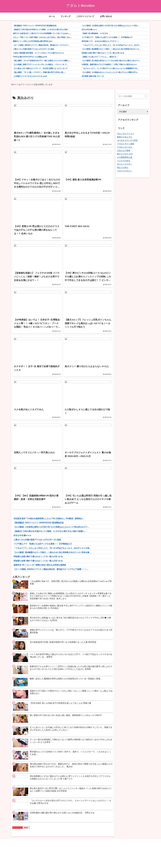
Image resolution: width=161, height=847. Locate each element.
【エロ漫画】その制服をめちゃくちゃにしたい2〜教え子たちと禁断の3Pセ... (110, 72)
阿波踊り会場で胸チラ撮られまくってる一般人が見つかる (103, 53)
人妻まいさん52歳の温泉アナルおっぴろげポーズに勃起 (33, 49)
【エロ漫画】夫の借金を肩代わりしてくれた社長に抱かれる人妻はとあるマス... (111, 60)
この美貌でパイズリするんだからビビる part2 (30, 76)
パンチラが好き (123, 161)
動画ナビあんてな (124, 137)
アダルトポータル (124, 147)
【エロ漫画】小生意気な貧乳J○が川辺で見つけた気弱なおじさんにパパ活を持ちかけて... (51, 527)
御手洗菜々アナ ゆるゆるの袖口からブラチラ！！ (100, 41)
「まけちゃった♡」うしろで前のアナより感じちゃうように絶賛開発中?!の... (110, 68)
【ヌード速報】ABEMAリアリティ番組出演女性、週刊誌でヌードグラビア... (41, 45)
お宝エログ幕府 (123, 150)
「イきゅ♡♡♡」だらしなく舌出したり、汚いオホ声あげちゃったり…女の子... (111, 45)
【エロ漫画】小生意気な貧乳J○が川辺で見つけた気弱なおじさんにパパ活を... (110, 26)
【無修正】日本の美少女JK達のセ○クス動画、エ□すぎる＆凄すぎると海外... (41, 29)
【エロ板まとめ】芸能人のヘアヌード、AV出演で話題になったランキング (40, 68)
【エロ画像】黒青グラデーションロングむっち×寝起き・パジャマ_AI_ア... (40, 64)
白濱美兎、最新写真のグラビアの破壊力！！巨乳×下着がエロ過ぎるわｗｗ (109, 64)
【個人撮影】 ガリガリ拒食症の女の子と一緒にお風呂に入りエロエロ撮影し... (42, 60)
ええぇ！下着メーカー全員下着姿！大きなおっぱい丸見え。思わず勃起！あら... (42, 37)
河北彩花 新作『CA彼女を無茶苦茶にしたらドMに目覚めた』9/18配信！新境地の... (49, 518)
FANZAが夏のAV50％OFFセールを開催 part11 (30, 57)
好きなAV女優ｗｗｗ (89, 29)
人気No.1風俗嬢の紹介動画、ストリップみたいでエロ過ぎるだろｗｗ (38, 53)
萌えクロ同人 (122, 167)
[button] (146, 96)
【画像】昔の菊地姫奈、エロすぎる (95, 33)
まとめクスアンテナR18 (127, 140)
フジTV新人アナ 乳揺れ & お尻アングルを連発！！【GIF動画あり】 (107, 37)
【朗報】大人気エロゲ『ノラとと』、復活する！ (100, 57)
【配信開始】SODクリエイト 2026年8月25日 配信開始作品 (34, 26)
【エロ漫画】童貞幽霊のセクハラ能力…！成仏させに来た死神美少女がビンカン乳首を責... (52, 552)
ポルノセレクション (125, 133)
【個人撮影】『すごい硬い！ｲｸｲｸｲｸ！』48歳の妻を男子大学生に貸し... (39, 72)
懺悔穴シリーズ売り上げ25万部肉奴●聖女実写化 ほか (32, 41)
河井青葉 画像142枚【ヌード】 (93, 76)
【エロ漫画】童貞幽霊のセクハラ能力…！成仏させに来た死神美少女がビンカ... (111, 49)
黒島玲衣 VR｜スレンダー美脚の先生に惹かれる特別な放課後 (40, 565)
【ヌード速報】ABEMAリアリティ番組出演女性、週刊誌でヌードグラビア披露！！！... (51, 569)
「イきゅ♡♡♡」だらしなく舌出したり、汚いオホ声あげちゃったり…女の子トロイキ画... (52, 548)
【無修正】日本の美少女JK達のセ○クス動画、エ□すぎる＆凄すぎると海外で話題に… (50, 531)
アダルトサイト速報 (125, 144)
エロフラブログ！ (124, 171)
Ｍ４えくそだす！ (124, 164)
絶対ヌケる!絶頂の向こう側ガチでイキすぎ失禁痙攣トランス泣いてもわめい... (42, 33)
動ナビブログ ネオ (125, 154)
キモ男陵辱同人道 (124, 157)
